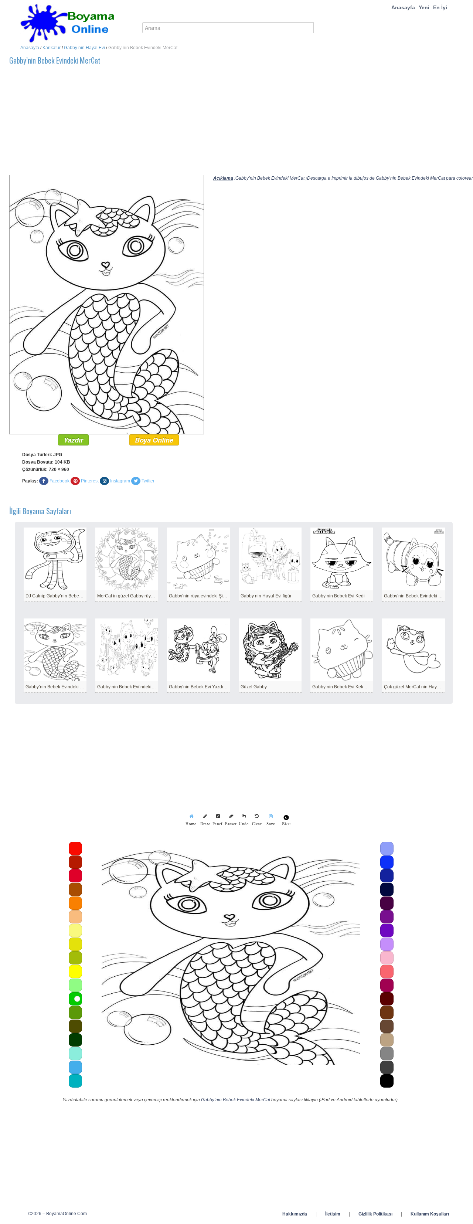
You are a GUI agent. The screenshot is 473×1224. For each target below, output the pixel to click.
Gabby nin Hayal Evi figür (266, 596)
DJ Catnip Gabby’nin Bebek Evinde (60, 596)
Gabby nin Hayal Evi (84, 47)
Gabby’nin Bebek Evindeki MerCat (60, 686)
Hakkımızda (294, 1214)
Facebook (59, 481)
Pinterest (90, 481)
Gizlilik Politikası (375, 1214)
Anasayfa (403, 7)
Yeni (424, 7)
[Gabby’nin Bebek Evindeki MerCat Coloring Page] (106, 304)
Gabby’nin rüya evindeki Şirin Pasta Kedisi (211, 596)
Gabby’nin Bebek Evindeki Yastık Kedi (422, 596)
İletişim (332, 1214)
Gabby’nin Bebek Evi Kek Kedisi (344, 686)
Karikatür (51, 47)
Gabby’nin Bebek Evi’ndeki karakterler (135, 686)
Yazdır (73, 440)
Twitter (148, 481)
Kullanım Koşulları (430, 1214)
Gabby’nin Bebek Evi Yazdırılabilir (203, 686)
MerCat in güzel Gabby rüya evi (128, 596)
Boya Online (154, 440)
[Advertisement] (231, 123)
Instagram (120, 481)
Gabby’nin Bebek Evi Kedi (338, 596)
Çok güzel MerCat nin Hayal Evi (416, 686)
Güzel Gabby (254, 686)
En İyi (440, 7)
